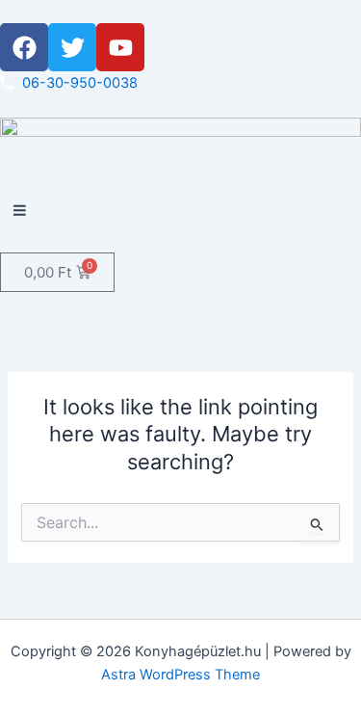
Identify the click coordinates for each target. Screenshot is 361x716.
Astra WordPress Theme (180, 674)
